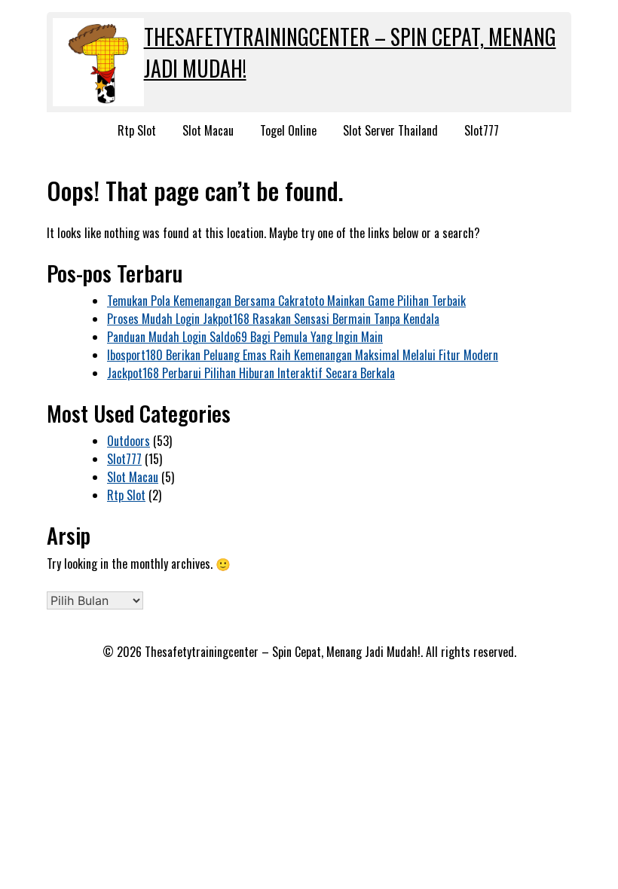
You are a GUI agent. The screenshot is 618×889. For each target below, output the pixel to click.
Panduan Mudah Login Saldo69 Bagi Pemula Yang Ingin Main (245, 337)
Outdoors (128, 441)
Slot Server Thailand (390, 130)
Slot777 (481, 130)
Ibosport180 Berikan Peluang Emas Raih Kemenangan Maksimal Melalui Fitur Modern (302, 355)
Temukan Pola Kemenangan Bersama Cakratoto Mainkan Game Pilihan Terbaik (286, 301)
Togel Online (288, 130)
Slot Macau (208, 130)
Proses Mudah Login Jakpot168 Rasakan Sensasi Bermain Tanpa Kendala (273, 319)
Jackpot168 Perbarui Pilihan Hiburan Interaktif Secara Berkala (251, 373)
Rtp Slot (137, 130)
